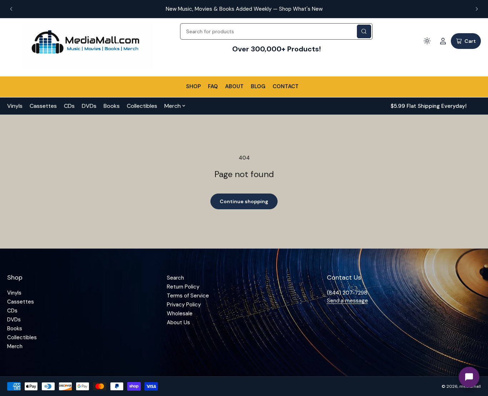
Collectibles (142, 106)
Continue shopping (244, 201)
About (234, 86)
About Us (178, 322)
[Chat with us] (469, 377)
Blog (258, 86)
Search (175, 277)
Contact (286, 86)
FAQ (213, 86)
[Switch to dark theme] (427, 41)
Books (112, 106)
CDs (69, 106)
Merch (172, 106)
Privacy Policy (184, 304)
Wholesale (180, 313)
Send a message (347, 300)
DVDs (89, 106)
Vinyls (15, 106)
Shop (193, 86)
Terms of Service (188, 295)
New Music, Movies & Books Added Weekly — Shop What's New (244, 8)
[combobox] (276, 31)
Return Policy (183, 286)
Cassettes (43, 106)
